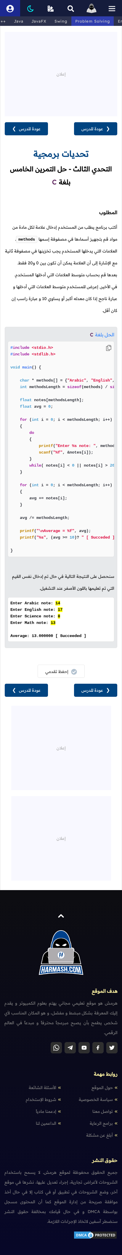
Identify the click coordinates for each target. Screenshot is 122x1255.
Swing (60, 21)
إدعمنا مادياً (46, 1111)
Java (18, 21)
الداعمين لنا (46, 1123)
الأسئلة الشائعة (42, 1087)
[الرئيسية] (91, 8)
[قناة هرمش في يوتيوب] (84, 1047)
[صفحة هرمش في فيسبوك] (98, 1047)
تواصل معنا (102, 1111)
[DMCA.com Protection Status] (95, 1238)
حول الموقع (102, 1087)
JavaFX (38, 21)
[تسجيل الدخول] (10, 8)
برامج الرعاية (101, 1123)
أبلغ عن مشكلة (99, 1135)
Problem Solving (92, 21)
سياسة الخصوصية (96, 1099)
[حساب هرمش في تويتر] (112, 1047)
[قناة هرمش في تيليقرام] (70, 1047)
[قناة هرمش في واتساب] (56, 1047)
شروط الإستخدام (41, 1099)
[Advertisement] (61, 73)
